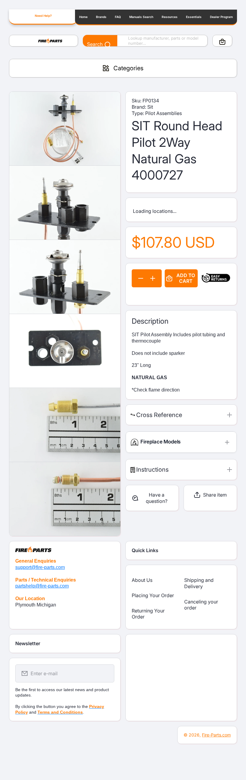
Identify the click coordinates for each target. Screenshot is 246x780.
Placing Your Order (153, 595)
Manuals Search (141, 17)
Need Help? (43, 15)
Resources (170, 17)
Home (83, 17)
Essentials (194, 17)
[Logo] (43, 41)
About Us (142, 580)
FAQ (118, 17)
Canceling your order (201, 605)
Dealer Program (221, 17)
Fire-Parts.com (216, 734)
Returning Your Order (148, 614)
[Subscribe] (106, 673)
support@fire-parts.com (40, 567)
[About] (64, 546)
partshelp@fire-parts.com (42, 585)
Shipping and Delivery (199, 583)
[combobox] (145, 41)
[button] (222, 41)
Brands (101, 17)
